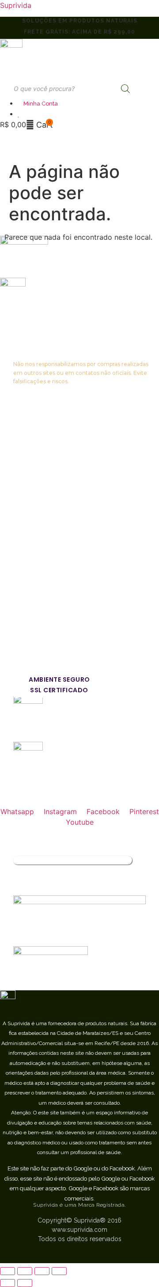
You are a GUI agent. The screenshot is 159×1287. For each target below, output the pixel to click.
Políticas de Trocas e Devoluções (69, 499)
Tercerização (35, 584)
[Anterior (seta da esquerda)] (7, 1283)
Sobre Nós (30, 431)
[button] (14, 138)
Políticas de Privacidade (52, 482)
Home (23, 414)
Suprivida (15, 5)
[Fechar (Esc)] (7, 1271)
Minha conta (33, 448)
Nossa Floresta (38, 465)
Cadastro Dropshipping (51, 566)
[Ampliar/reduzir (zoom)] (59, 1271)
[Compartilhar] (24, 1271)
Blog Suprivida (37, 550)
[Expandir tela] (41, 1271)
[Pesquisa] (125, 89)
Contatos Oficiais (40, 532)
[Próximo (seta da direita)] (24, 1283)
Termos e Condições (47, 516)
